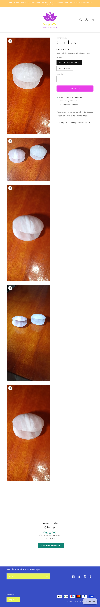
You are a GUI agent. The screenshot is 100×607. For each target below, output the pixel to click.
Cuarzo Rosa (64, 68)
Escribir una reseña (50, 545)
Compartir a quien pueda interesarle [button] (75, 122)
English (12, 600)
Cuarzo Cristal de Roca (69, 62)
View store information (68, 105)
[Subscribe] (47, 576)
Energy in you (77, 601)
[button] (8, 20)
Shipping (70, 53)
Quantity (60, 74)
